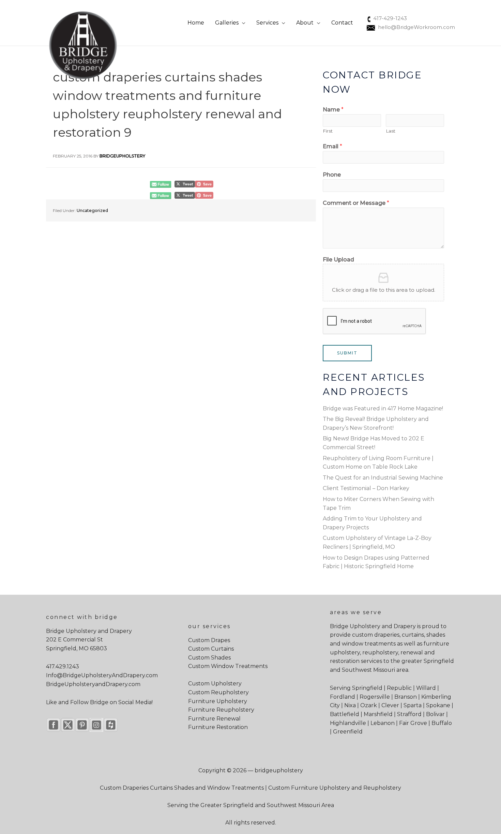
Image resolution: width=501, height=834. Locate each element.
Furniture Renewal (214, 718)
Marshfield (378, 714)
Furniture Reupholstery (221, 710)
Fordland (342, 697)
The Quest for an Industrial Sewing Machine (383, 477)
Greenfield (348, 731)
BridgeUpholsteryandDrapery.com (93, 684)
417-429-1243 (390, 18)
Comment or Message (356, 203)
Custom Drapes (209, 640)
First (328, 131)
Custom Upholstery (215, 683)
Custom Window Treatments (228, 666)
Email (332, 146)
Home (195, 22)
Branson (405, 697)
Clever (390, 705)
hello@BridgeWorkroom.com (416, 27)
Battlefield (344, 714)
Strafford (409, 714)
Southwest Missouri (368, 670)
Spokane (438, 705)
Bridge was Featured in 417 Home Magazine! (383, 408)
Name (333, 109)
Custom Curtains (211, 649)
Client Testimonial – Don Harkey (366, 488)
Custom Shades (209, 657)
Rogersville (375, 697)
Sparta (413, 705)
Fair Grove (413, 723)
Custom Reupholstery (218, 692)
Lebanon (382, 723)
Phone (332, 174)
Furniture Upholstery (217, 701)
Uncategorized (92, 210)
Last (390, 131)
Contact (342, 22)
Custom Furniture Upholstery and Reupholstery (334, 788)
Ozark (368, 705)
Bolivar (435, 714)
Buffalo (441, 723)
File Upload (338, 259)
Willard (426, 688)
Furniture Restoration (218, 727)
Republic (399, 688)
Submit (347, 352)
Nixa (350, 705)
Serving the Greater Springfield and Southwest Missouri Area (250, 805)
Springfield (439, 661)
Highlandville (348, 723)
